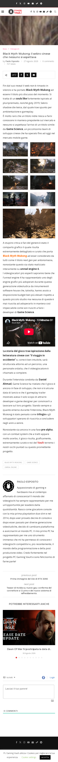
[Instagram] (24, 3)
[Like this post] (15, 75)
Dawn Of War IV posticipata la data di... (29, 649)
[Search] (55, 12)
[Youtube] (28, 3)
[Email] (33, 3)
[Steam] (37, 3)
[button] (5, 634)
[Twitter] (20, 3)
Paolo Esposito (12, 61)
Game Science (32, 462)
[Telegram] (41, 3)
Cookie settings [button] (29, 757)
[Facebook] (16, 3)
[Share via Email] (33, 75)
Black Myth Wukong (13, 462)
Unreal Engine (11, 467)
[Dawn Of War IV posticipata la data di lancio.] (29, 627)
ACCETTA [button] (45, 757)
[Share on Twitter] (27, 75)
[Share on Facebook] (21, 75)
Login (52, 677)
